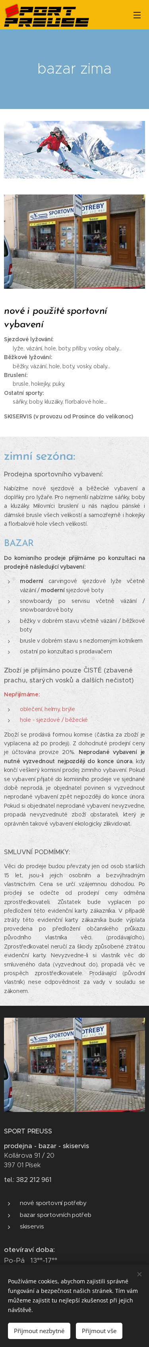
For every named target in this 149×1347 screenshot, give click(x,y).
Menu (137, 15)
